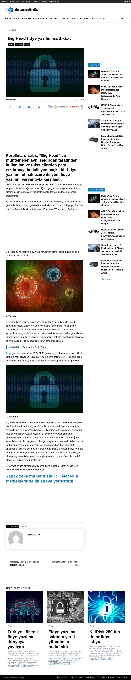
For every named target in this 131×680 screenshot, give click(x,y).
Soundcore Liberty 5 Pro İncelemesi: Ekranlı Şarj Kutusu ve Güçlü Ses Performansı (112, 125)
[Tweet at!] (20, 107)
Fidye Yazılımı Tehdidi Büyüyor (28, 347)
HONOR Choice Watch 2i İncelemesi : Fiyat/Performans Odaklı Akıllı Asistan (113, 110)
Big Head (24, 526)
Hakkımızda (4, 1)
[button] (3, 630)
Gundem (19, 44)
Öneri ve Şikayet (54, 1)
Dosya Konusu (40, 18)
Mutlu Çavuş (94, 659)
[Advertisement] (45, 134)
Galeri (65, 18)
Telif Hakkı (36, 1)
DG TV (73, 18)
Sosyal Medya (26, 1)
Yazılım (94, 18)
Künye (12, 1)
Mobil (17, 18)
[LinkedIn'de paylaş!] (29, 107)
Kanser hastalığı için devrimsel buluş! (66, 563)
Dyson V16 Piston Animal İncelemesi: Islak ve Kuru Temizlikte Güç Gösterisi (113, 76)
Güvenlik (83, 18)
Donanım (26, 18)
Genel (12, 29)
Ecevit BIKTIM (11, 100)
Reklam (44, 1)
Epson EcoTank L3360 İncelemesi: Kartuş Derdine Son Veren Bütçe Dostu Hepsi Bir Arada (112, 142)
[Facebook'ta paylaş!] (10, 107)
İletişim (18, 1)
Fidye (9, 353)
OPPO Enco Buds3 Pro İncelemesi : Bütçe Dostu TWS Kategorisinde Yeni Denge (112, 93)
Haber (8, 18)
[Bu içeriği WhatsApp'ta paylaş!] (39, 107)
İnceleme (54, 18)
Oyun (102, 18)
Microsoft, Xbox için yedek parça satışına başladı (24, 563)
